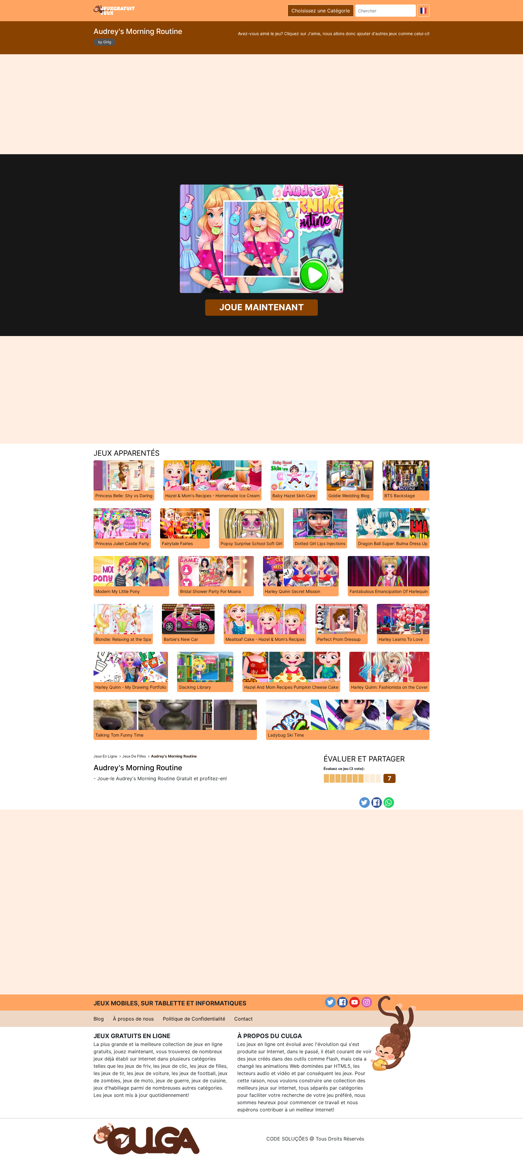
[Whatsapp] (388, 802)
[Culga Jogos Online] (146, 1138)
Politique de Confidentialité (194, 1019)
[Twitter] (364, 802)
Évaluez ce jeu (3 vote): (344, 768)
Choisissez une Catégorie (320, 11)
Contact (243, 1019)
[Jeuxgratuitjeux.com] (115, 9)
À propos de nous (133, 1019)
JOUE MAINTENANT (261, 307)
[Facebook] (376, 802)
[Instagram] (366, 1002)
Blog (99, 1019)
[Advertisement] (261, 104)
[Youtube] (354, 1002)
